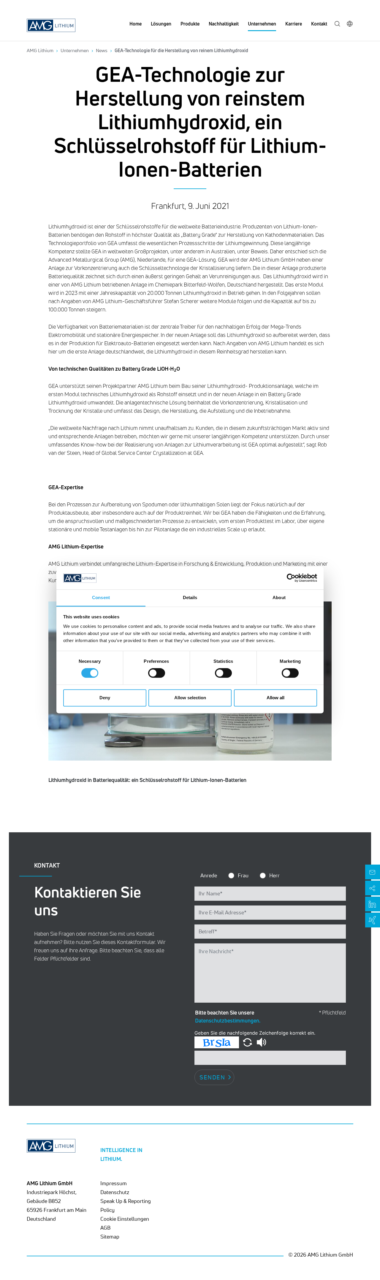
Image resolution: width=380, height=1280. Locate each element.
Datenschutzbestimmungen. (227, 1020)
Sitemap (109, 1236)
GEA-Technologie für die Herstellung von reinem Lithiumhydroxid (181, 50)
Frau (243, 875)
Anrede (208, 875)
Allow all (275, 697)
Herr (274, 875)
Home (135, 24)
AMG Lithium (40, 50)
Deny (104, 697)
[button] (248, 1042)
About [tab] (279, 597)
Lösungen (161, 24)
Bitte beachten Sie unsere (227, 1016)
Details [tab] (190, 597)
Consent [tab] (101, 597)
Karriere (293, 24)
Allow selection (190, 697)
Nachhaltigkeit (224, 24)
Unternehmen (262, 24)
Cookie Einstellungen (124, 1218)
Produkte (190, 24)
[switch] (156, 673)
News (101, 50)
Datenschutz (114, 1192)
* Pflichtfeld (332, 1012)
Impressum (113, 1183)
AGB (105, 1227)
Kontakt (319, 24)
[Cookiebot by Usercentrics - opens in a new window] (291, 578)
